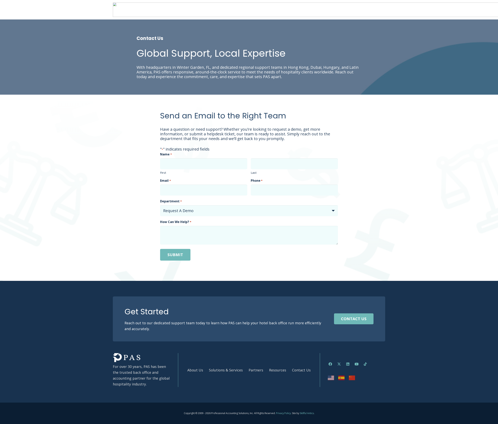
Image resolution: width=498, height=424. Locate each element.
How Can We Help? (175, 222)
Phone (256, 180)
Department (170, 201)
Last (254, 173)
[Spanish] (341, 377)
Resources (277, 370)
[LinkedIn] (347, 364)
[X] (339, 364)
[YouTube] (356, 364)
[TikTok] (365, 364)
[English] (331, 377)
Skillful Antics (307, 413)
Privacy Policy (283, 413)
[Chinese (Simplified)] (352, 377)
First (163, 173)
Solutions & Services (226, 370)
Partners (256, 370)
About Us (195, 370)
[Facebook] (330, 364)
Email (165, 180)
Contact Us (301, 370)
